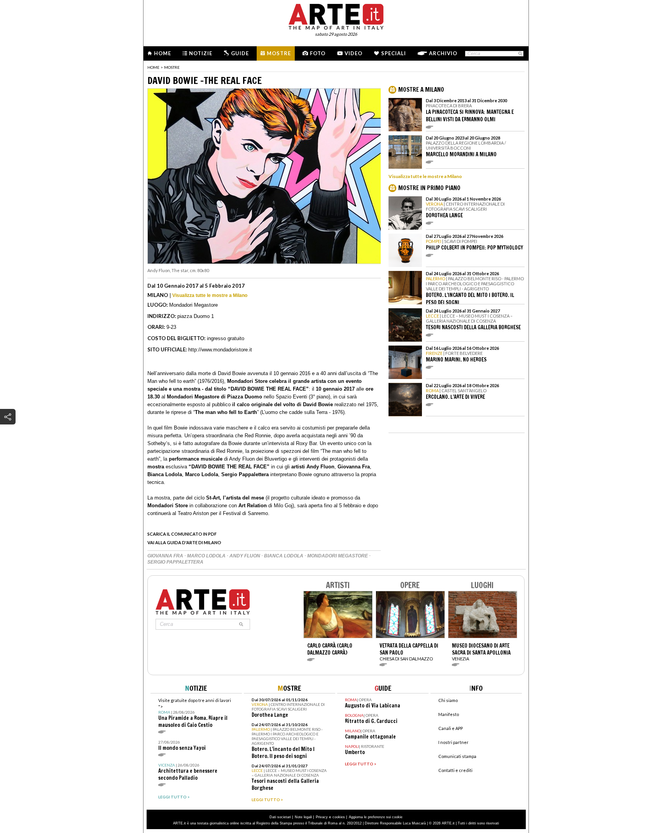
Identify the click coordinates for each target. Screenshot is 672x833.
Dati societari (280, 817)
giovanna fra (165, 556)
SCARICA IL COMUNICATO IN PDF (182, 533)
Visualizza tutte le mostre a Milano (209, 295)
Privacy (322, 817)
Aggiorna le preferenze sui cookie (375, 817)
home (153, 67)
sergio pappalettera (175, 562)
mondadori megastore (338, 556)
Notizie (200, 53)
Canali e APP (450, 728)
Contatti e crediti (455, 770)
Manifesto (448, 714)
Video (353, 53)
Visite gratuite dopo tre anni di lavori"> (194, 713)
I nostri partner (453, 742)
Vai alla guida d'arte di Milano (184, 542)
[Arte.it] (336, 16)
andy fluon (245, 556)
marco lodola (207, 556)
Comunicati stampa (457, 756)
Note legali (303, 817)
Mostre (279, 53)
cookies (338, 817)
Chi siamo (448, 700)
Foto (318, 53)
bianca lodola (284, 556)
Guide (240, 53)
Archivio (443, 53)
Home (162, 53)
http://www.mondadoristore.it (220, 350)
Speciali (393, 53)
